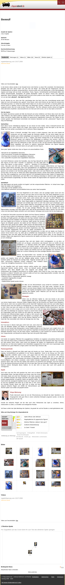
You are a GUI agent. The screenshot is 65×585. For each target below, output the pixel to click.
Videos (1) (23, 57)
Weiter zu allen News (32, 571)
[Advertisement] (32, 14)
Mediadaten (35, 576)
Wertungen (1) (14, 57)
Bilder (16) (30, 57)
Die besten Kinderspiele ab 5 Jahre (11, 582)
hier (17, 84)
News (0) (37, 57)
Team (52, 576)
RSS (62, 567)
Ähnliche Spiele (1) (47, 57)
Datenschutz (44, 576)
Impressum (60, 576)
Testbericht (5, 57)
